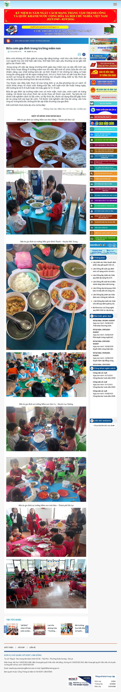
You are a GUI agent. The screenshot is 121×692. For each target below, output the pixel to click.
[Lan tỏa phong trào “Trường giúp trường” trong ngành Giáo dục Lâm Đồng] (12, 629)
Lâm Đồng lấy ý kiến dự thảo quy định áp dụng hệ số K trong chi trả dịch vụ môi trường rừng (104, 276)
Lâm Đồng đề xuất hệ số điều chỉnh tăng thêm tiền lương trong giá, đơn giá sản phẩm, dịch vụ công (104, 283)
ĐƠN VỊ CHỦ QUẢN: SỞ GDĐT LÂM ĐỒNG (22, 655)
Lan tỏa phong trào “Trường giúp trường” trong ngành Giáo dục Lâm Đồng (25, 628)
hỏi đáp (21, 647)
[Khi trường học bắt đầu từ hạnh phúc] (39, 629)
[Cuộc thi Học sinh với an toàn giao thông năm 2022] (60, 29)
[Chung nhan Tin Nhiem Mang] (79, 681)
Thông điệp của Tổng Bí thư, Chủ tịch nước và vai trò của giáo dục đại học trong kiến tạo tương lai (80, 628)
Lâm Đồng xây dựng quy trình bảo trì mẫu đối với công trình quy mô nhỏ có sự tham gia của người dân (104, 289)
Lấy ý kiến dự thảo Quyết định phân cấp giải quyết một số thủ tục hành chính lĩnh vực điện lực (104, 263)
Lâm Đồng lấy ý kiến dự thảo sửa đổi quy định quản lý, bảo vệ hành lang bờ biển (104, 302)
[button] (84, 54)
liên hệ (32, 647)
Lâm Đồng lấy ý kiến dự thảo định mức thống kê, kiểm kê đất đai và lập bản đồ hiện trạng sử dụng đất (104, 296)
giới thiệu (8, 647)
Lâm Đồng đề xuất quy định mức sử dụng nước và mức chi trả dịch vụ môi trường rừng (103, 270)
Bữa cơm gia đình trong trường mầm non (32, 41)
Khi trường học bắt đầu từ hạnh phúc (53, 628)
